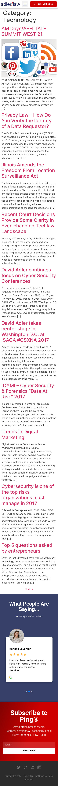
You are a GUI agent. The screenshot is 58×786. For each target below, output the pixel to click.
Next (29, 589)
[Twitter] (19, 767)
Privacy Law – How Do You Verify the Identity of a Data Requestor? (26, 120)
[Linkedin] (32, 767)
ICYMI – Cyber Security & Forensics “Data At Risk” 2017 (27, 391)
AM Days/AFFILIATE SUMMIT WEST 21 (23, 31)
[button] (25, 4)
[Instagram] (25, 767)
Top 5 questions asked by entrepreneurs (26, 548)
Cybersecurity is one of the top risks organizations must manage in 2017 (27, 494)
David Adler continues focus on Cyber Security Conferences (28, 275)
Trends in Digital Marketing (19, 434)
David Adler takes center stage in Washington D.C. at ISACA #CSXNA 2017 (25, 331)
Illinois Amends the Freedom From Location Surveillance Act (28, 170)
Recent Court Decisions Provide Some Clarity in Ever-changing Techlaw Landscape (28, 222)
